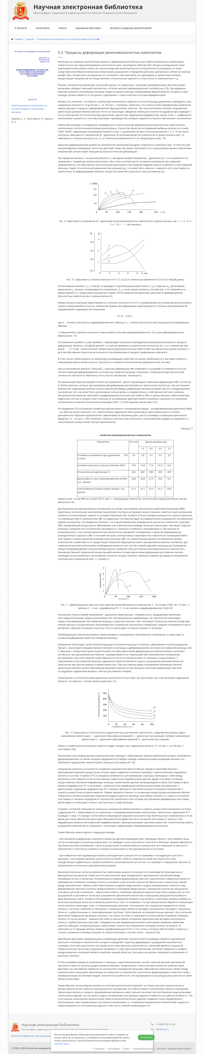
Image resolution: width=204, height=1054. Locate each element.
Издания (30, 39)
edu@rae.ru (162, 1029)
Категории (43, 28)
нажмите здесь (61, 1043)
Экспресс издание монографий (131, 28)
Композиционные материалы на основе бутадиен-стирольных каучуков (29, 109)
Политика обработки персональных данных (35, 1035)
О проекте (21, 28)
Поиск (63, 28)
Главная (19, 39)
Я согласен (146, 1037)
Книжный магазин (88, 28)
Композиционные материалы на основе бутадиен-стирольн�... (69, 39)
